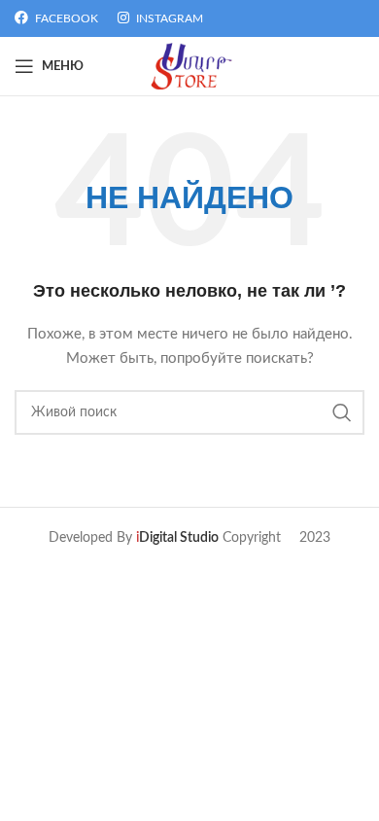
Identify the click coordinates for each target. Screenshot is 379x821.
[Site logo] (190, 66)
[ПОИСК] (342, 412)
